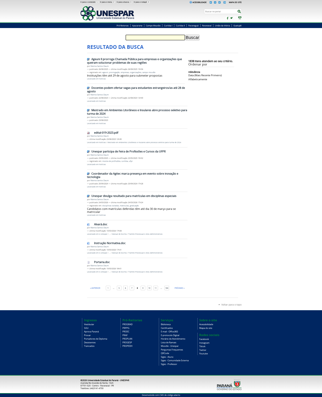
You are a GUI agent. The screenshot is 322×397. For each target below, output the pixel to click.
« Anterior (95, 288)
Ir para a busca (124, 2)
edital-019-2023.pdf (106, 132)
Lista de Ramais (168, 342)
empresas (125, 72)
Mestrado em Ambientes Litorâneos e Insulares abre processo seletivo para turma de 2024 (137, 111)
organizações (135, 72)
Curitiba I (168, 25)
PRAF (125, 335)
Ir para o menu (107, 2)
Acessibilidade (199, 2)
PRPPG (125, 328)
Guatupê (237, 25)
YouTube (239, 18)
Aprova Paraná (91, 331)
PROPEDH (127, 346)
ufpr (131, 161)
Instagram (235, 18)
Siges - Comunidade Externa (175, 360)
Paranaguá (193, 25)
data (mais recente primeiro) (205, 75)
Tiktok (202, 346)
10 (149, 288)
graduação (134, 205)
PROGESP (127, 342)
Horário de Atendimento (173, 338)
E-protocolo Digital (170, 335)
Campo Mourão (153, 25)
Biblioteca (166, 324)
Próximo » (179, 288)
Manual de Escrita (119, 234)
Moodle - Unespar (170, 346)
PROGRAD (127, 324)
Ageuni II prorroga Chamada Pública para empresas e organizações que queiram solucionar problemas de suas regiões (134, 60)
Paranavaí (206, 25)
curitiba (124, 161)
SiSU (86, 328)
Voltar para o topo (231, 304)
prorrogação (114, 72)
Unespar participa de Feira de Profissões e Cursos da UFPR (128, 151)
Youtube (203, 353)
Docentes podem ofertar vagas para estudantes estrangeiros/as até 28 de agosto (136, 89)
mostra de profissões (111, 161)
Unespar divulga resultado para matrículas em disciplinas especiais (133, 196)
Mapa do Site (235, 2)
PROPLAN (127, 338)
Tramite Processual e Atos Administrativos (145, 234)
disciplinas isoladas (110, 205)
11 (156, 288)
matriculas (124, 205)
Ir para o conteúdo (89, 2)
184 (166, 288)
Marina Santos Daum (100, 66)
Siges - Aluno (167, 357)
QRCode (165, 353)
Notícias (102, 79)
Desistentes (90, 342)
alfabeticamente (197, 79)
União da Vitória (222, 25)
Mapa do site (205, 328)
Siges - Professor (169, 364)
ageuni (105, 72)
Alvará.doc (100, 224)
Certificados (167, 328)
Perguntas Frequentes (172, 349)
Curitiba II (180, 25)
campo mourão (148, 72)
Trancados (89, 346)
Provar (87, 335)
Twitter (231, 18)
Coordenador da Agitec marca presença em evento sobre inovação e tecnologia (132, 175)
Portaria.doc (102, 262)
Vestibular (89, 324)
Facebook (227, 18)
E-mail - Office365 (169, 331)
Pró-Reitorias (123, 25)
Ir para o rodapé (141, 2)
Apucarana (137, 25)
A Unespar (103, 234)
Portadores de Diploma (95, 338)
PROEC (125, 331)
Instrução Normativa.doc (110, 243)
